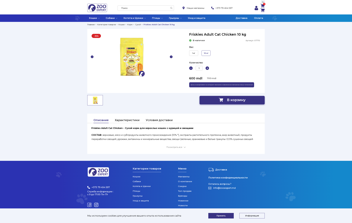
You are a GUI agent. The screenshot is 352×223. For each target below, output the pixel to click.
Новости (183, 205)
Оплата (258, 18)
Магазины (184, 177)
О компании (185, 181)
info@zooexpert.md (224, 188)
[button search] (171, 8)
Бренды (182, 196)
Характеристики (127, 120)
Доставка (241, 18)
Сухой (138, 24)
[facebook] (89, 205)
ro (263, 2)
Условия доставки (159, 120)
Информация (252, 215)
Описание (101, 120)
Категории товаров (106, 24)
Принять (221, 215)
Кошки (93, 18)
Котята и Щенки (133, 18)
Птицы (156, 18)
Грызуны (174, 18)
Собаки (110, 18)
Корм (129, 24)
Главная (91, 24)
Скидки (182, 186)
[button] (92, 56)
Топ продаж (185, 191)
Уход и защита (196, 18)
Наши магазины (195, 8)
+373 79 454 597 (224, 8)
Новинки (183, 201)
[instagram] (96, 205)
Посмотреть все (174, 147)
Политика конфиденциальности (228, 178)
